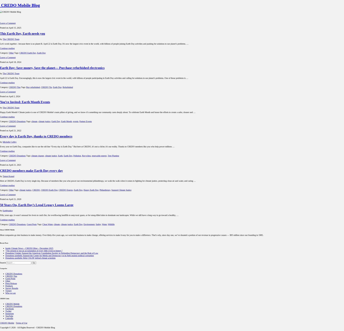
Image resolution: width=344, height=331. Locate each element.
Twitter (8, 311)
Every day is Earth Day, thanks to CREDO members (36, 136)
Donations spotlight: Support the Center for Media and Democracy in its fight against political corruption (49, 255)
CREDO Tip (46, 87)
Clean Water (47, 224)
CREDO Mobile (12, 304)
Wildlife (111, 224)
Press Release (11, 283)
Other (11, 53)
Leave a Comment (8, 23)
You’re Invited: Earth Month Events (25, 102)
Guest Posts (32, 224)
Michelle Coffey (10, 142)
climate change (37, 156)
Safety (98, 224)
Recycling (86, 156)
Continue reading (7, 48)
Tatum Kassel (8, 176)
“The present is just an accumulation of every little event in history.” (34, 251)
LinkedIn (9, 318)
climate (34, 121)
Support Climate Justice (121, 190)
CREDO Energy (66, 190)
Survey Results (11, 288)
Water (104, 224)
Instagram (9, 313)
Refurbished (68, 87)
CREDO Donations (17, 121)
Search (3, 263)
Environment (89, 224)
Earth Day (41, 53)
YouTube (9, 316)
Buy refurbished (33, 87)
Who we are (10, 293)
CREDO (36, 190)
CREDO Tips (15, 87)
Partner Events (85, 121)
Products (9, 286)
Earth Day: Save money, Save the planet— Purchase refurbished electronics (52, 68)
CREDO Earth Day (27, 53)
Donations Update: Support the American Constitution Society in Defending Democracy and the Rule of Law (51, 253)
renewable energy (99, 156)
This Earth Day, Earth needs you (22, 33)
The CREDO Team (11, 39)
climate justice (44, 121)
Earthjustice (8, 210)
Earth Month (66, 121)
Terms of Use (21, 323)
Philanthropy (105, 190)
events (75, 121)
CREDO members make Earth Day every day (31, 170)
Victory (8, 291)
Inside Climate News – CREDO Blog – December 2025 (29, 248)
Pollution (77, 156)
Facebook (9, 309)
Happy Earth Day (91, 190)
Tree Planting (113, 156)
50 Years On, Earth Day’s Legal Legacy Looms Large (36, 205)
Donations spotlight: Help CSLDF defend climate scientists (30, 258)
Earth (60, 156)
